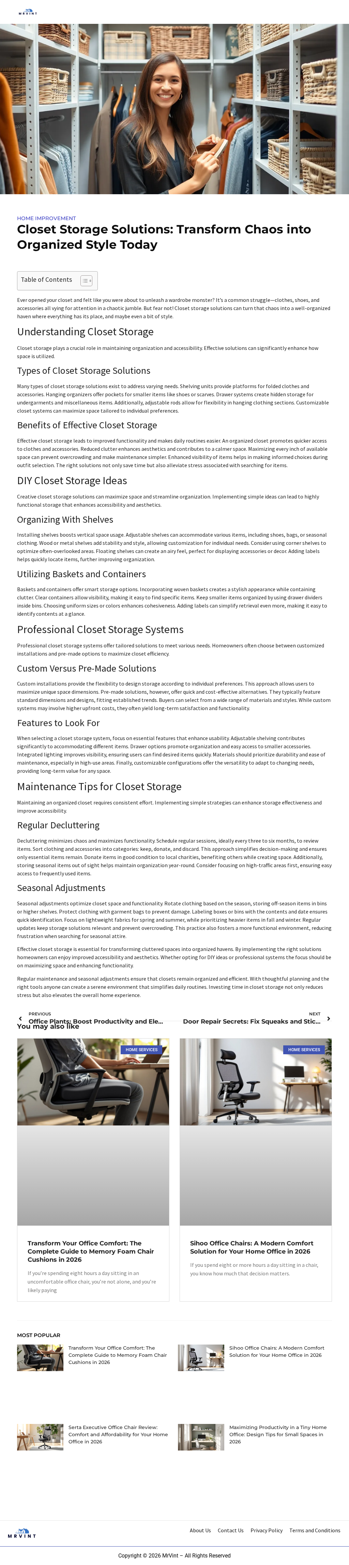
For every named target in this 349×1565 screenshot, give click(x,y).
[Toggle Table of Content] (83, 281)
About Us (200, 1530)
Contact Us (231, 1530)
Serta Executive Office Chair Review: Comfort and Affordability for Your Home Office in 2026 (118, 1434)
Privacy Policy (267, 1530)
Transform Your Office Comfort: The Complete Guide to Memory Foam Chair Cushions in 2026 (91, 1252)
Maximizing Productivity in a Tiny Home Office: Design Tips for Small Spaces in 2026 (278, 1434)
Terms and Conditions (314, 1530)
